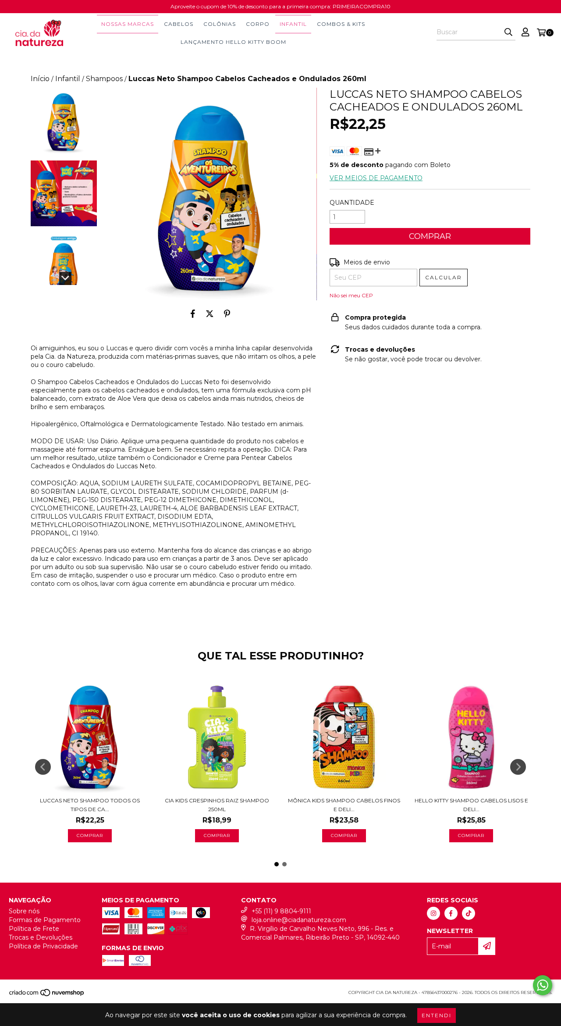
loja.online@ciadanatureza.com (299, 920)
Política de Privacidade (43, 946)
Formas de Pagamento (45, 920)
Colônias (219, 24)
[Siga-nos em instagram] (433, 913)
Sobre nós (24, 911)
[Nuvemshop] (47, 995)
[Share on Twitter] (210, 313)
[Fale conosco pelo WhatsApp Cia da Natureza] (542, 985)
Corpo (258, 24)
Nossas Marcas (127, 24)
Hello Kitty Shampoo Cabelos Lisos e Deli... (471, 804)
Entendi (436, 1015)
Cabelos (178, 24)
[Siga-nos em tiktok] (468, 913)
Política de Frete (34, 929)
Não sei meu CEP (351, 295)
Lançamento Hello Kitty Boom (233, 42)
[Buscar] (508, 32)
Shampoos (104, 79)
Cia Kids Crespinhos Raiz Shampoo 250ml (217, 804)
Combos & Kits (341, 24)
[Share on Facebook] (193, 313)
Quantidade (352, 203)
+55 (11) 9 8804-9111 (281, 911)
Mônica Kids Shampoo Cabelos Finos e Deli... (344, 804)
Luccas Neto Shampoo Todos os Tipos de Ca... (90, 804)
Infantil (293, 24)
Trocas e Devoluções (40, 937)
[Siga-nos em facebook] (451, 913)
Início (40, 79)
